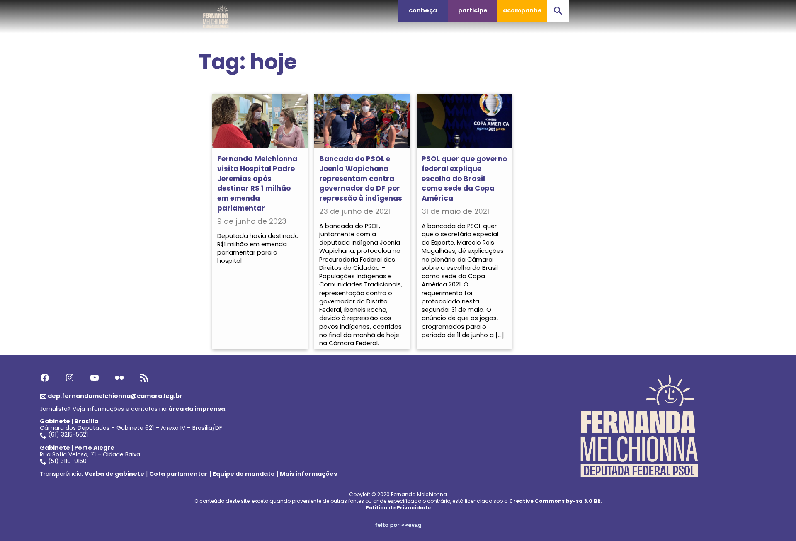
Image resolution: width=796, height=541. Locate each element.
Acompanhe (522, 10)
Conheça (423, 10)
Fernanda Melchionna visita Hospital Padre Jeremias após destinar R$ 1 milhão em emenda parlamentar (257, 183)
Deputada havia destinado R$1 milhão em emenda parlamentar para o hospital (258, 248)
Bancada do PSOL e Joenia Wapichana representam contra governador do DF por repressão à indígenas (360, 178)
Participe (473, 10)
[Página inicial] (216, 14)
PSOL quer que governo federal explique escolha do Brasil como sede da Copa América (464, 178)
